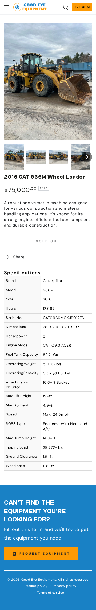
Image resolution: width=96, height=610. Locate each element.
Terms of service (51, 593)
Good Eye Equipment (38, 579)
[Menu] (6, 7)
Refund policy (36, 586)
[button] (65, 7)
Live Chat (82, 7)
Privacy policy (64, 586)
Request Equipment (44, 554)
